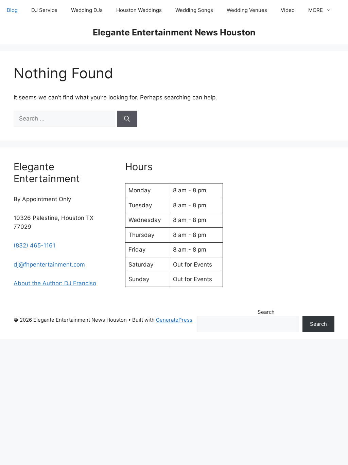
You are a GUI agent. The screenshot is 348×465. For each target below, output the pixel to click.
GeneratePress (174, 320)
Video (288, 10)
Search (266, 312)
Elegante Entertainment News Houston (174, 32)
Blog (12, 10)
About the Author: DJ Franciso (55, 283)
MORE (315, 10)
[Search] (127, 119)
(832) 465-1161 (34, 245)
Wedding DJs (87, 10)
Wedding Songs (194, 10)
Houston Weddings (139, 10)
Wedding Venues (247, 10)
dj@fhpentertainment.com (49, 264)
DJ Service (44, 10)
